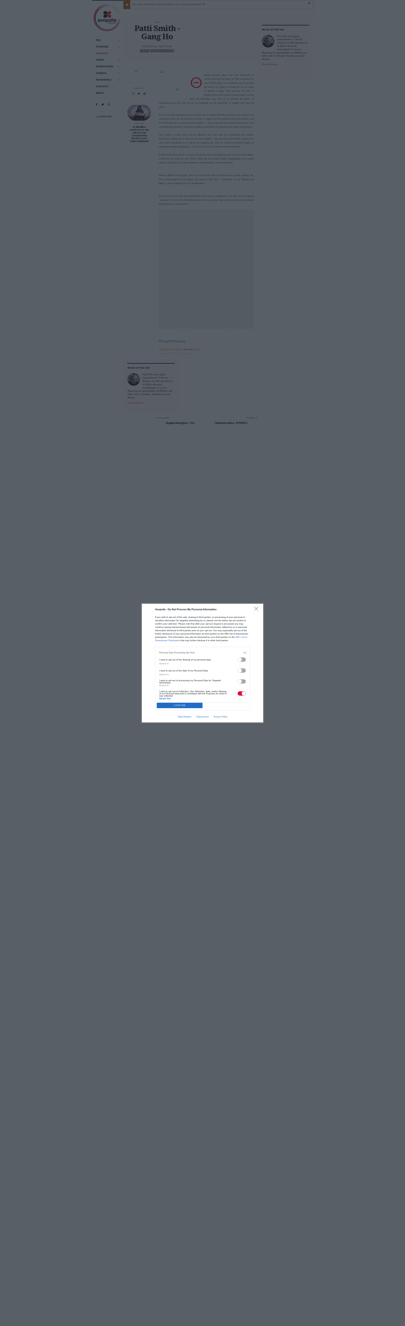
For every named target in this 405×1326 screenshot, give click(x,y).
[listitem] (202, 652)
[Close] (257, 610)
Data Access (202, 716)
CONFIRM (180, 705)
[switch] (242, 659)
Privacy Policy (220, 716)
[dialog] (202, 663)
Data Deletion (184, 716)
